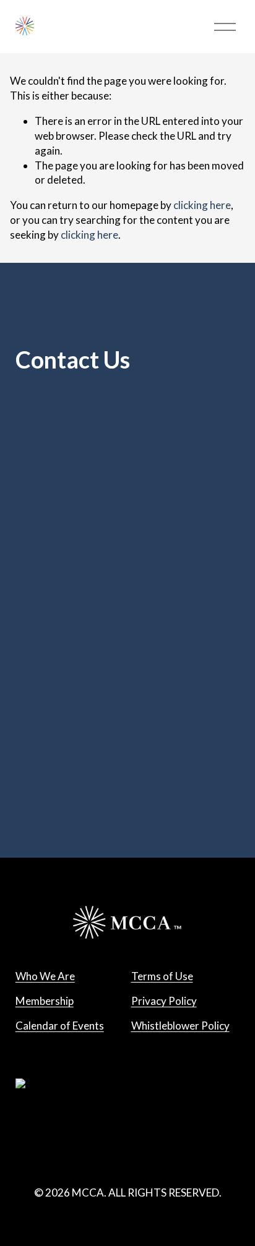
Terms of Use (162, 976)
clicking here (202, 204)
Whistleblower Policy (180, 1025)
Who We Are (45, 976)
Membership (44, 1000)
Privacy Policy (164, 1000)
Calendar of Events (59, 1025)
